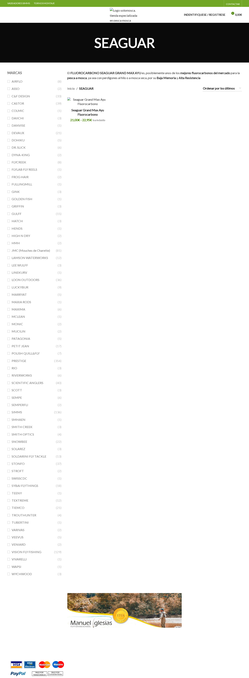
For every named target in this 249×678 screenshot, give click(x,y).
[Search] (8, 15)
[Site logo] (124, 14)
